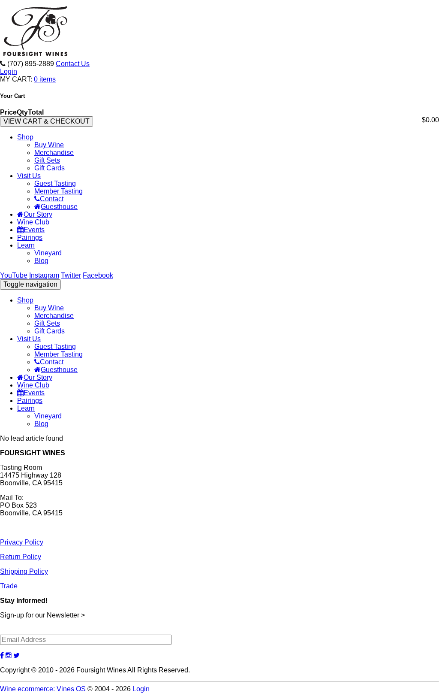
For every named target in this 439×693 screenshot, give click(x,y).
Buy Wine (49, 144)
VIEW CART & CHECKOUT (46, 121)
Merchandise (54, 152)
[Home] (36, 56)
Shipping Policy (24, 571)
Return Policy (20, 556)
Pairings (29, 237)
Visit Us (29, 175)
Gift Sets (47, 160)
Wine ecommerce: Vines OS (43, 689)
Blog (41, 260)
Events (34, 229)
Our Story (38, 214)
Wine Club (33, 222)
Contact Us (73, 63)
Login (8, 71)
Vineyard (48, 253)
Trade (9, 586)
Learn (26, 245)
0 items (45, 79)
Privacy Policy (21, 542)
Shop (25, 137)
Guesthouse (59, 206)
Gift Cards (49, 168)
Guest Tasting (55, 183)
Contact (51, 199)
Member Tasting (58, 191)
